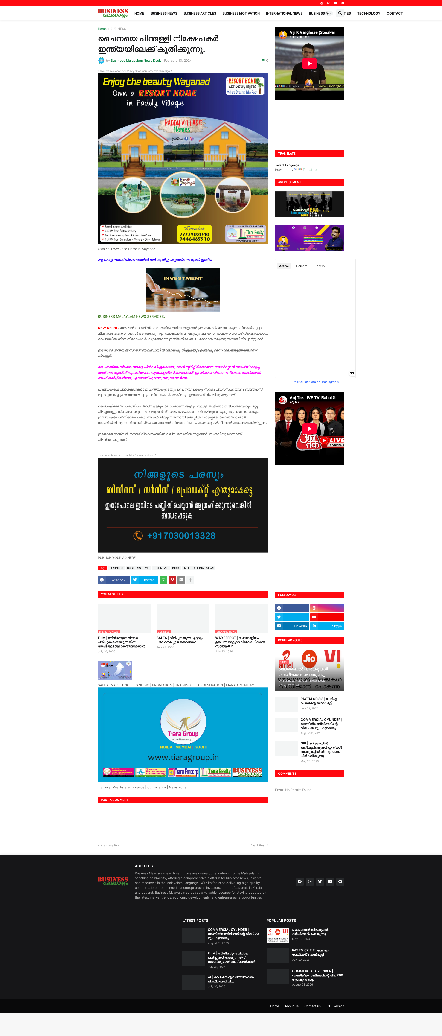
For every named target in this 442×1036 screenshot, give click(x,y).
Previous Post (110, 845)
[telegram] (342, 3)
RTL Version (335, 1006)
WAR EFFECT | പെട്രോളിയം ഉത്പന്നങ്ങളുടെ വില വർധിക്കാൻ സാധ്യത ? (240, 642)
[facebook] (321, 3)
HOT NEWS (161, 568)
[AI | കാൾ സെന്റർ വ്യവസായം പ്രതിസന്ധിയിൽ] (193, 982)
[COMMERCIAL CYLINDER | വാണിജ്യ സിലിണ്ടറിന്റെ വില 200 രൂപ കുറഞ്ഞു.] (286, 725)
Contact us (312, 1006)
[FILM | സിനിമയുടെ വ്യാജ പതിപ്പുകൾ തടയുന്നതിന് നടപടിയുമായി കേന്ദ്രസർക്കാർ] (193, 958)
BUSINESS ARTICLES (200, 13)
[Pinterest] (172, 580)
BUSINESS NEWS (164, 13)
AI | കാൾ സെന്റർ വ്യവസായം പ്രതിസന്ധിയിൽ (231, 979)
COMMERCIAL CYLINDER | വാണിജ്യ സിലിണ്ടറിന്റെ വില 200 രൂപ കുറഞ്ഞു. (321, 724)
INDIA (176, 568)
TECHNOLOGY (368, 13)
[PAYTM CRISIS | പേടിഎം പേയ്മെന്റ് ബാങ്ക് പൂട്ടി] (286, 704)
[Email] (181, 580)
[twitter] (292, 617)
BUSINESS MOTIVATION (241, 13)
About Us (292, 1006)
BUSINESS (118, 29)
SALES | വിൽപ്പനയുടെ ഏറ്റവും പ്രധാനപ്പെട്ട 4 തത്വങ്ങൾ (180, 640)
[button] (329, 13)
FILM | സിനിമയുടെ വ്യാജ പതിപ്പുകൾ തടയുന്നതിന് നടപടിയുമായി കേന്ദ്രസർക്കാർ (121, 642)
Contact (395, 13)
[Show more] (190, 580)
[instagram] (328, 3)
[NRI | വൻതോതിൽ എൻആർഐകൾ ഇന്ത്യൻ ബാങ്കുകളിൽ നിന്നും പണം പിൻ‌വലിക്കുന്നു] (286, 748)
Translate (310, 170)
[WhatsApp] (163, 580)
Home (139, 13)
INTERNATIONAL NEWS (284, 13)
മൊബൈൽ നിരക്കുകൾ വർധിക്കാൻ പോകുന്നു (310, 932)
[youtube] (335, 3)
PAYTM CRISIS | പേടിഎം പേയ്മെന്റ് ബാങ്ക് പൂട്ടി (319, 701)
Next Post (258, 845)
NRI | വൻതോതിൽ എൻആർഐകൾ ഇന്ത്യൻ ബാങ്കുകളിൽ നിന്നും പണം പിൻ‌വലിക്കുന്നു (321, 749)
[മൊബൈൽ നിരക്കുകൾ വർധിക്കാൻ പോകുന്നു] (278, 935)
